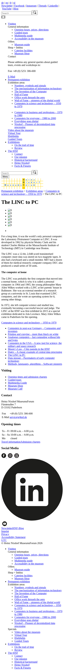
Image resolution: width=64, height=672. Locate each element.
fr (10, 2)
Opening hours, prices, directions (31, 29)
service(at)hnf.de (18, 417)
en (7, 2)
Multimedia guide (23, 35)
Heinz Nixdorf (22, 163)
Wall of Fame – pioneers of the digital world (37, 100)
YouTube (6, 8)
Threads (42, 5)
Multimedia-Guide (17, 382)
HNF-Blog (18, 528)
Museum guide (22, 44)
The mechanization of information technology (38, 88)
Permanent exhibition (19, 79)
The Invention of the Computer (30, 91)
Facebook (19, 5)
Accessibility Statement (13, 537)
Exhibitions (14, 142)
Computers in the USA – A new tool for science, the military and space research (35, 344)
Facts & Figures (22, 165)
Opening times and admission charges (27, 376)
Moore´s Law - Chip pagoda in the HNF (29, 349)
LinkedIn (53, 5)
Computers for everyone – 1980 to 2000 (35, 118)
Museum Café (15, 388)
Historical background (25, 160)
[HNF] (22, 188)
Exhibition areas (34, 191)
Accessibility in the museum (28, 38)
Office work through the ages (29, 97)
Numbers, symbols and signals (30, 85)
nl (14, 2)
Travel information (11, 441)
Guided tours (21, 32)
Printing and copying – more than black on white (33, 334)
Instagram (31, 5)
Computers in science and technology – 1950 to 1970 (30, 192)
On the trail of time (24, 145)
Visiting (12, 23)
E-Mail (11, 76)
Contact (18, 154)
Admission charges (30, 441)
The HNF (13, 151)
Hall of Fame (21, 94)
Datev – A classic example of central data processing (35, 352)
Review (18, 148)
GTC (4, 540)
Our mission (20, 157)
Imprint (5, 531)
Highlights (13, 136)
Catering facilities (23, 50)
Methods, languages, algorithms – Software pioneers (35, 364)
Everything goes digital (26, 121)
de (2, 2)
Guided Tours (15, 139)
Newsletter (6, 5)
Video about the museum (21, 130)
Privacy (5, 534)
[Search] (35, 12)
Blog (15, 8)
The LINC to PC (16, 355)
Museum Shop (22, 53)
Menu (5, 176)
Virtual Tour (14, 133)
